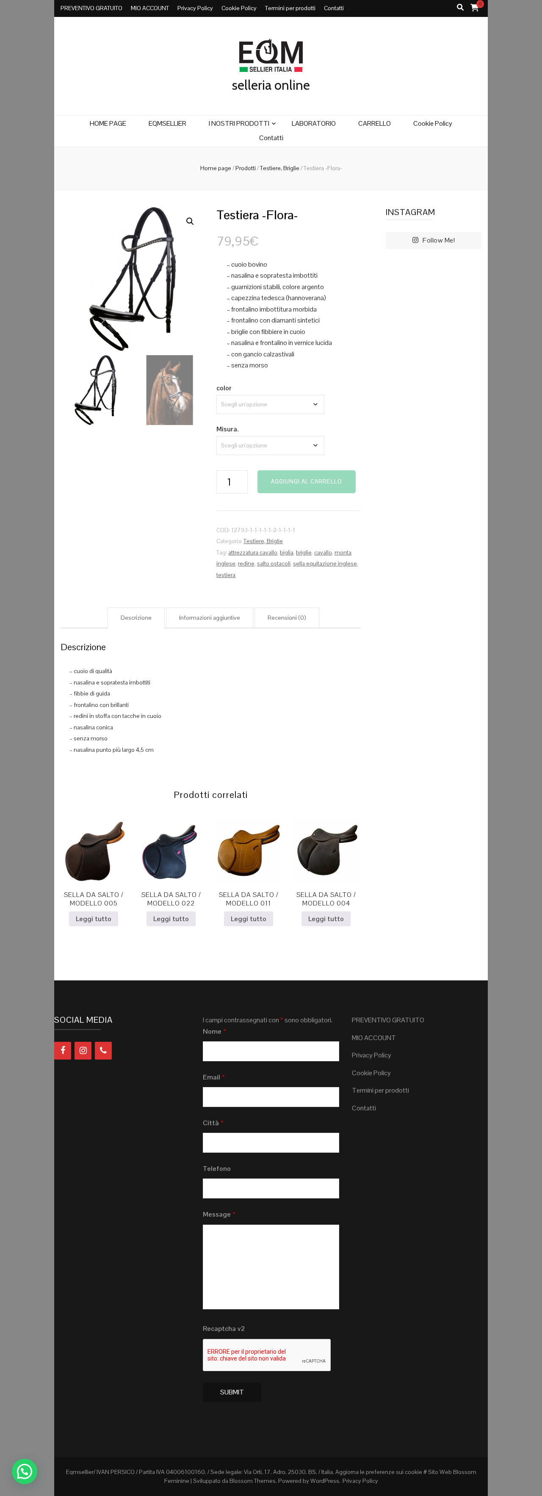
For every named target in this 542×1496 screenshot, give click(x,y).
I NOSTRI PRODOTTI (239, 123)
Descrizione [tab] (136, 617)
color (224, 388)
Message (219, 1214)
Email (214, 1077)
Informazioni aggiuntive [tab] (209, 617)
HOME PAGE (108, 123)
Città (213, 1122)
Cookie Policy (239, 8)
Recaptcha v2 (224, 1328)
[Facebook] (62, 1051)
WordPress (324, 1481)
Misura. (227, 429)
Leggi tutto (93, 918)
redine (246, 563)
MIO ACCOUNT (150, 8)
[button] (190, 221)
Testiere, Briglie (263, 541)
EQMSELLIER (167, 123)
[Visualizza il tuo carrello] (474, 7)
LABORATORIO (314, 123)
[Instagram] (83, 1051)
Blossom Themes (253, 1481)
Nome (214, 1031)
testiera (225, 575)
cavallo (323, 552)
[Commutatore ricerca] (460, 8)
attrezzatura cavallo (252, 552)
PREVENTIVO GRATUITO (91, 8)
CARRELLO (374, 123)
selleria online (271, 85)
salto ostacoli (273, 563)
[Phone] (103, 1051)
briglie (304, 552)
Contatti (334, 8)
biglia (286, 552)
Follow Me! (439, 240)
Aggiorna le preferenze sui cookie (378, 1472)
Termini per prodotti (290, 8)
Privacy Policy (195, 8)
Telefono (217, 1168)
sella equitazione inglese (325, 563)
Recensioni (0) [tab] (287, 617)
